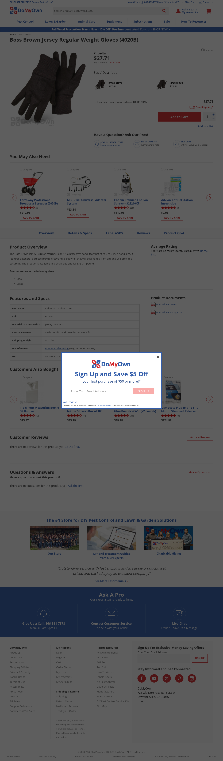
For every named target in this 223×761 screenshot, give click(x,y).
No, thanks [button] (70, 402)
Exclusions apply (104, 405)
